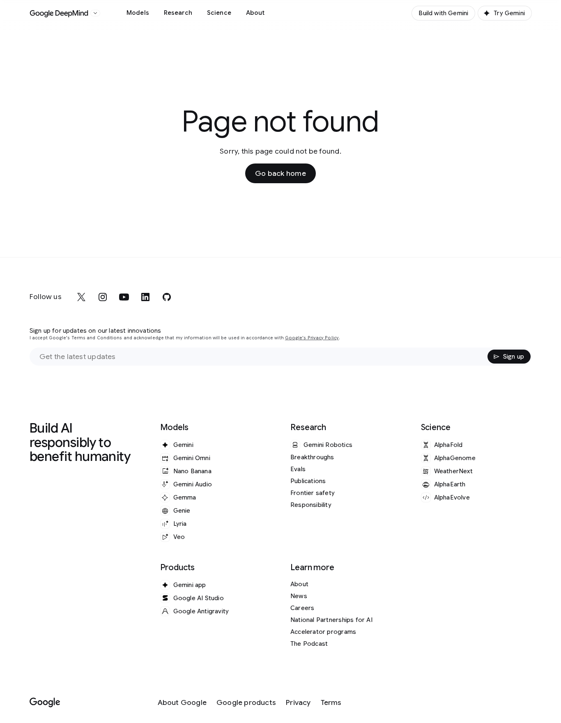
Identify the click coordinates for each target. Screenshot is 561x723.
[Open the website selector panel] (95, 13)
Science (219, 12)
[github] (167, 297)
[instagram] (103, 297)
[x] (81, 297)
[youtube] (124, 297)
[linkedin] (145, 297)
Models (137, 12)
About (255, 12)
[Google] (45, 703)
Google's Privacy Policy (312, 338)
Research (178, 12)
